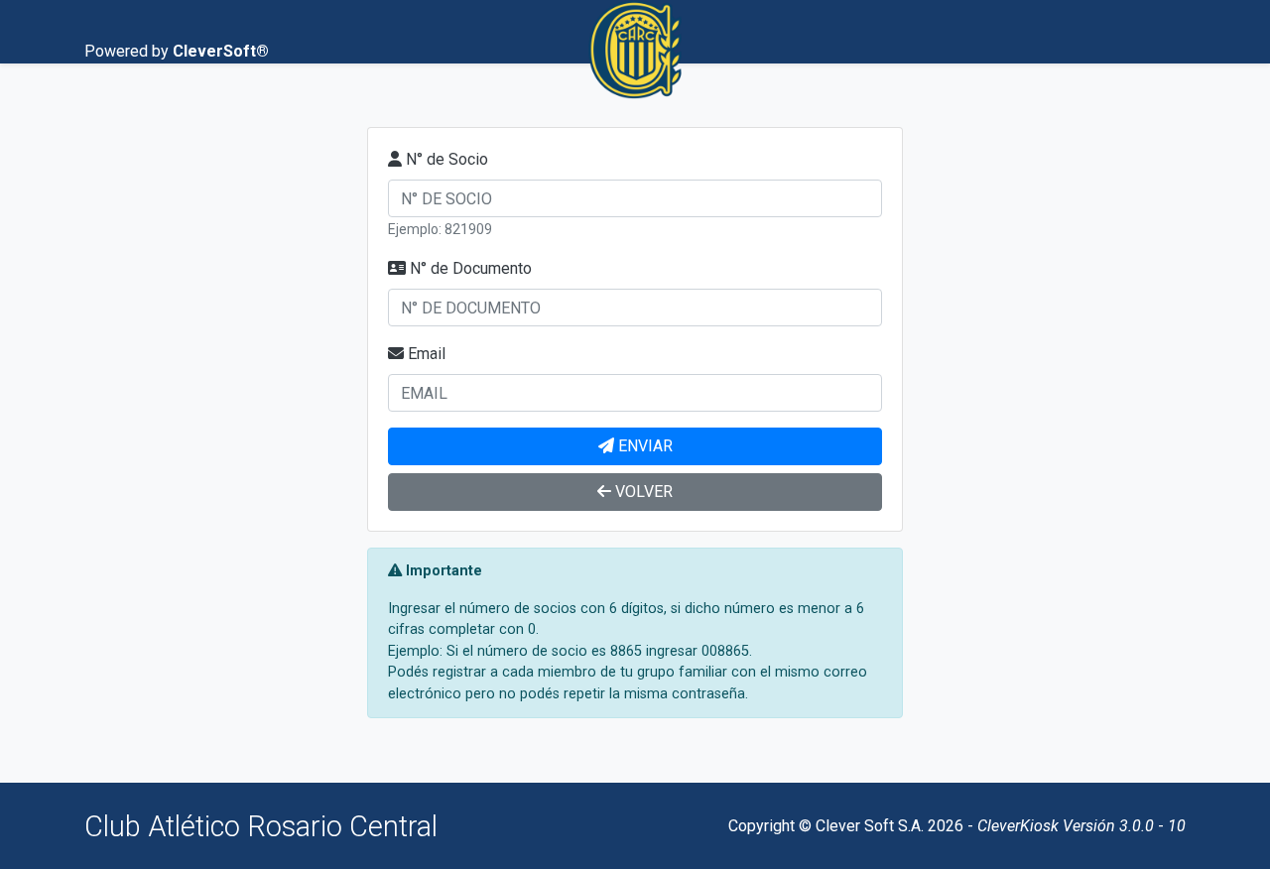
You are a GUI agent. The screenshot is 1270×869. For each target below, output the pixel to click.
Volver (644, 491)
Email (426, 353)
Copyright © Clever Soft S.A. (826, 825)
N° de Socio (447, 159)
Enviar (645, 445)
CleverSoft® (221, 51)
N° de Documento (471, 268)
